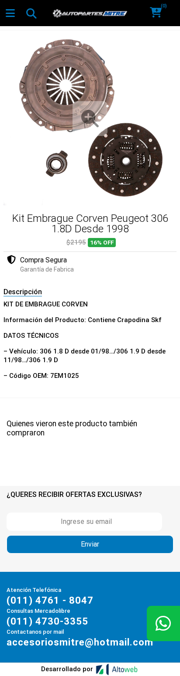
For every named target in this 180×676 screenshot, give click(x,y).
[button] (159, 13)
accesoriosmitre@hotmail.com (80, 642)
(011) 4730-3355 (47, 621)
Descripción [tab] (22, 292)
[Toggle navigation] (31, 13)
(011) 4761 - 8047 (50, 600)
